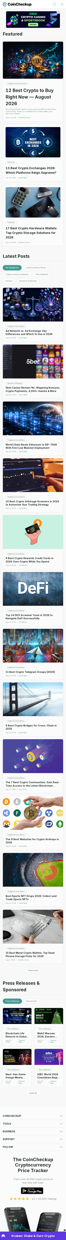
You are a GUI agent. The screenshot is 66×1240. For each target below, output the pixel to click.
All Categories (12, 267)
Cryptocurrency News (36, 267)
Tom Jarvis (23, 789)
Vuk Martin (23, 565)
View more (33, 970)
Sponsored (31, 1001)
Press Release (12, 1001)
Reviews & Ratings (28, 281)
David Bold (23, 178)
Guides (9, 281)
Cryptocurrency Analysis (17, 274)
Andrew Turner (24, 117)
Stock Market (42, 274)
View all (33, 1093)
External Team (22, 1041)
